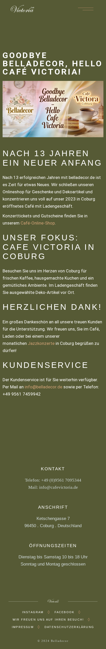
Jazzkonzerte (41, 343)
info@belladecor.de (43, 386)
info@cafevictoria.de (58, 487)
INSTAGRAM (33, 612)
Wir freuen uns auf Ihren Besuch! (48, 619)
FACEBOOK (65, 612)
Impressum (23, 627)
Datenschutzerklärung (69, 627)
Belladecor (60, 640)
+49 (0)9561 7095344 (61, 480)
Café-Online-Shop (38, 223)
